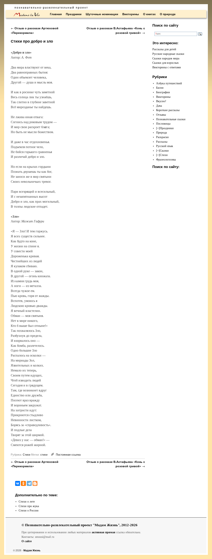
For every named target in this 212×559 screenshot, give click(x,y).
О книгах (149, 14)
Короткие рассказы (167, 110)
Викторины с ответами (166, 67)
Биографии (163, 92)
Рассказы (161, 141)
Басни (160, 87)
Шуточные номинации (102, 14)
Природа (161, 132)
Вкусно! (161, 101)
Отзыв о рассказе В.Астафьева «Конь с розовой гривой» (116, 30)
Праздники (74, 14)
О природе (168, 14)
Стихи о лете (27, 501)
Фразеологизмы (166, 159)
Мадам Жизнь (31, 550)
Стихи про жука (29, 506)
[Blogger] (35, 483)
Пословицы (163, 123)
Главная (56, 14)
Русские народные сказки (168, 53)
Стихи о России (29, 510)
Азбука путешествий (169, 83)
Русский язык (164, 146)
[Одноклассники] (23, 483)
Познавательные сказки (171, 119)
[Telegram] (29, 483)
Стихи (26, 454)
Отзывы (161, 114)
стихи (43, 454)
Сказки (164, 150)
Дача (159, 105)
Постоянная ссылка (68, 454)
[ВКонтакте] (17, 483)
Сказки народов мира (165, 58)
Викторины (130, 14)
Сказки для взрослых (165, 62)
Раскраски (162, 137)
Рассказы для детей (164, 49)
